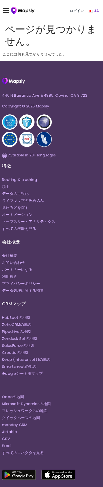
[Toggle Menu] (8, 10)
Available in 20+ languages (32, 155)
